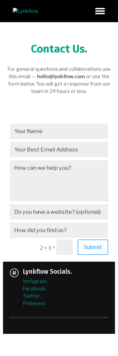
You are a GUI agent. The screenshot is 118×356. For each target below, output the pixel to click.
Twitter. (32, 296)
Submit (93, 247)
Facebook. (34, 288)
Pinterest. (34, 303)
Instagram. (35, 281)
